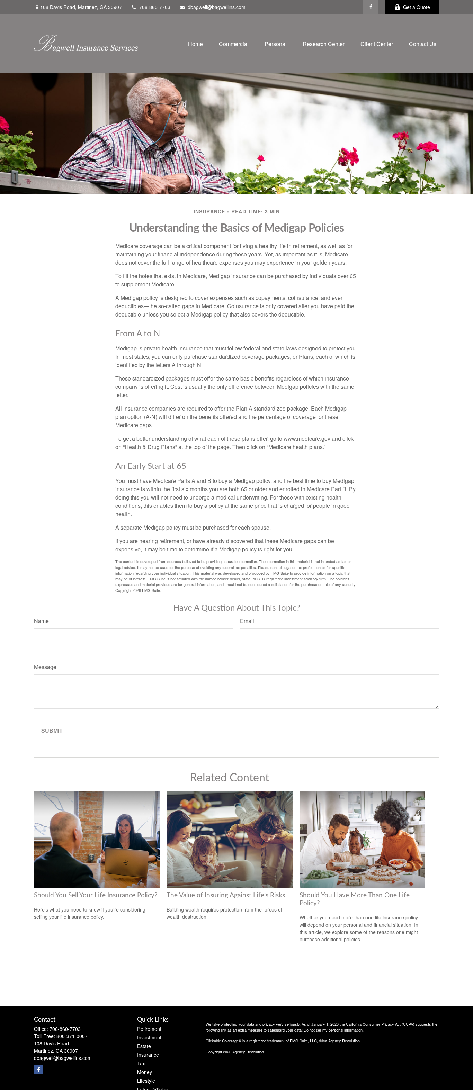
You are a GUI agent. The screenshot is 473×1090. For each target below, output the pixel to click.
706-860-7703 (154, 6)
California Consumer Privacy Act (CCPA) (380, 1024)
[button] (195, 43)
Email (247, 621)
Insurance (148, 1054)
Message (45, 667)
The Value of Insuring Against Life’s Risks (226, 895)
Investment (149, 1037)
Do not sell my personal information (333, 1030)
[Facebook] (370, 7)
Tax (141, 1063)
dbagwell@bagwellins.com (217, 6)
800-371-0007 (72, 1036)
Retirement (149, 1028)
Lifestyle (146, 1080)
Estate (144, 1046)
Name (41, 621)
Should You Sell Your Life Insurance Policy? (96, 895)
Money (144, 1072)
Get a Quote (416, 6)
